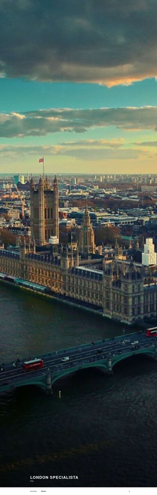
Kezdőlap (33, 491)
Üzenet (43, 491)
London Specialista (54, 477)
